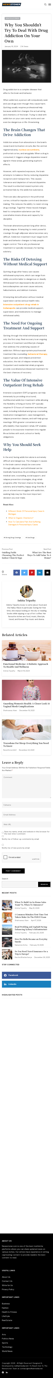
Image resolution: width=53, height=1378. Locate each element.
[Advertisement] (26, 1113)
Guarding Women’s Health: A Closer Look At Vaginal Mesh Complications (26, 705)
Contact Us (7, 1281)
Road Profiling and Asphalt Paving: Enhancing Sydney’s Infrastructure (31, 928)
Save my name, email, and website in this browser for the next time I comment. (27, 833)
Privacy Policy (8, 1289)
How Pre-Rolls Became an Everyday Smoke (31, 940)
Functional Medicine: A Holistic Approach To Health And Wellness (25, 665)
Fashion (5, 1308)
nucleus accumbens (29, 149)
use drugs (31, 538)
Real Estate (7, 1320)
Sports (5, 1343)
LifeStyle (6, 1316)
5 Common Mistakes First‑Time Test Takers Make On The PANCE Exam (31, 915)
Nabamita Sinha (21, 945)
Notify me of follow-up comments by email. (20, 839)
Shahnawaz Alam (10, 710)
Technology (7, 1347)
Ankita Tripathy (26, 600)
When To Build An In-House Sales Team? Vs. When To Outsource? (30, 903)
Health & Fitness (9, 1312)
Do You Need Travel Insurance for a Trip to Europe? (31, 952)
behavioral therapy (37, 354)
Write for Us (7, 1285)
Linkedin (12, 984)
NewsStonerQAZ (10, 750)
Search (5, 878)
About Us (6, 1277)
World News (7, 1351)
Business (6, 1303)
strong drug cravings (13, 538)
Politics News (8, 1338)
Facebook (13, 975)
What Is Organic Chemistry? (20, 518)
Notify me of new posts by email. (16, 848)
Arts (4, 1334)
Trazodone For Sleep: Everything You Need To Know (26, 744)
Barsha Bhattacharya (23, 957)
